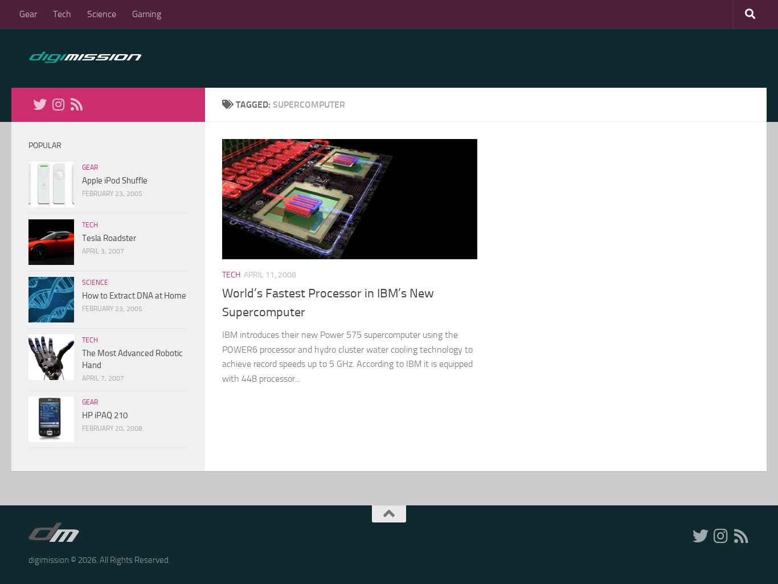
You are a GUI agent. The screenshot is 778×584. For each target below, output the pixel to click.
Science (101, 14)
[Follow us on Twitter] (40, 104)
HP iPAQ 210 (105, 415)
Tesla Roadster (109, 238)
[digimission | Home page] (85, 58)
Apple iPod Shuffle (115, 180)
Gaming (146, 14)
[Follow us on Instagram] (58, 104)
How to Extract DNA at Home (134, 296)
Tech (62, 14)
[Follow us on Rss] (76, 104)
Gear (28, 14)
